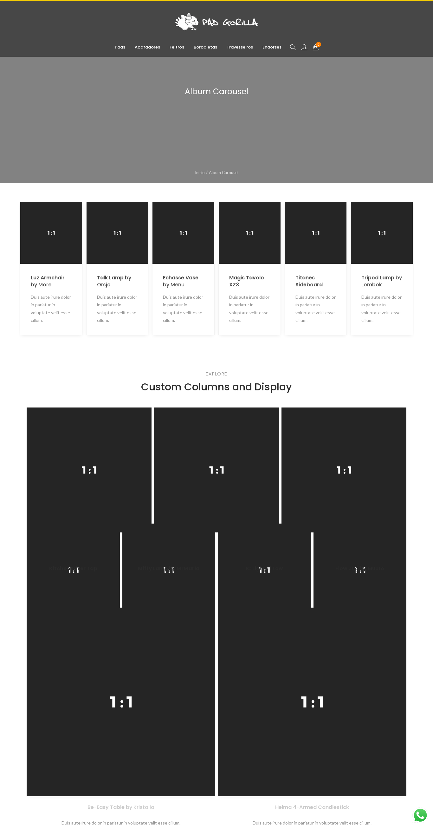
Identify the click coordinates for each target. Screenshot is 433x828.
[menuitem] (120, 47)
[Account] (304, 47)
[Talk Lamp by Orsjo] (190, 517)
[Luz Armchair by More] (66, 517)
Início (200, 172)
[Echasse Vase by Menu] (322, 517)
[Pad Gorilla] (216, 21)
